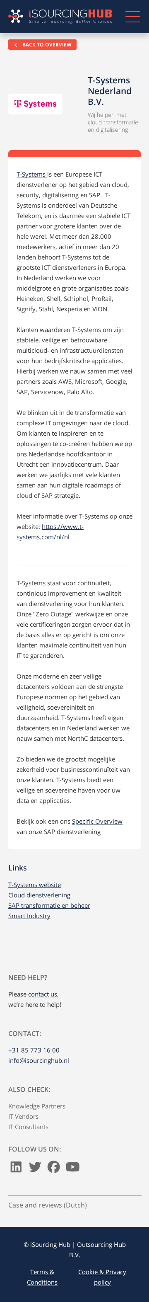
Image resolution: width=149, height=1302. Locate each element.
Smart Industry (29, 916)
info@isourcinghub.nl (38, 1060)
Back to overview (46, 44)
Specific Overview (97, 821)
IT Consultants (28, 1127)
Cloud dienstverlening (39, 895)
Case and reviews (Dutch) (47, 1205)
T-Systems (32, 174)
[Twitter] (35, 1169)
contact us (42, 994)
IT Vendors (23, 1116)
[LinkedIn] (16, 1169)
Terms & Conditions (42, 1277)
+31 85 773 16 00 (34, 1050)
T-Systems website (34, 884)
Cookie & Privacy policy (102, 1277)
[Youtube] (73, 1169)
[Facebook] (54, 1169)
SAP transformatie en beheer (49, 905)
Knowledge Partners (36, 1106)
